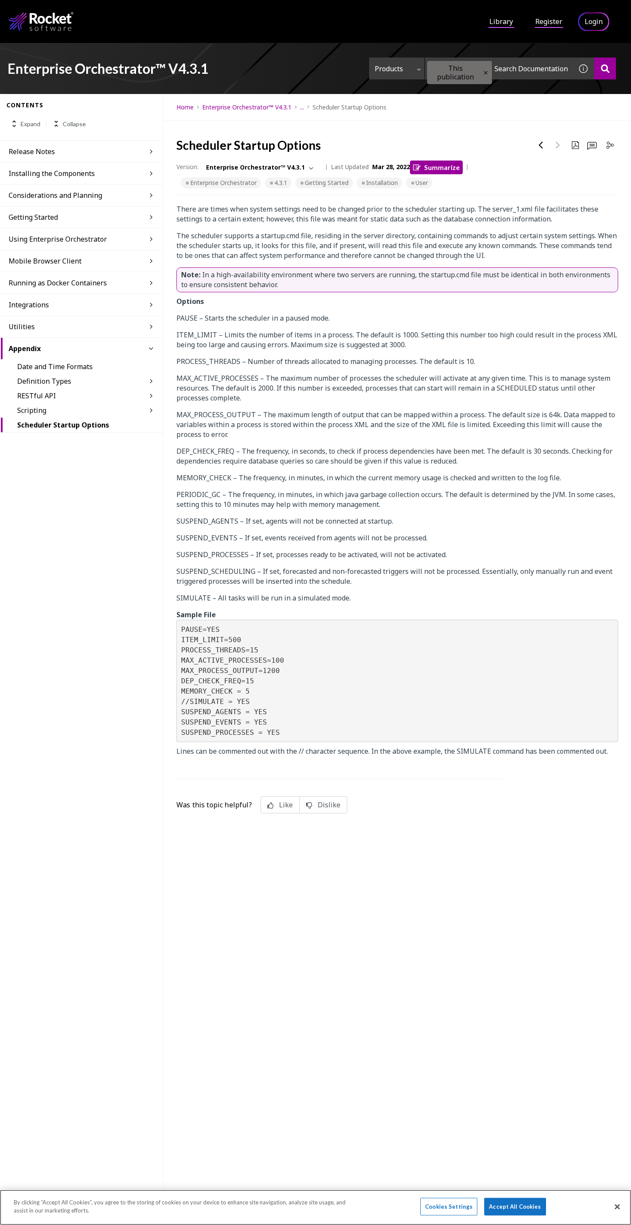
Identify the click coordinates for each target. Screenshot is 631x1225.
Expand (30, 123)
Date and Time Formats (55, 366)
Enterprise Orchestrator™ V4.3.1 (246, 107)
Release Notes (32, 151)
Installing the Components (52, 173)
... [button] (302, 107)
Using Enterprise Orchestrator (58, 239)
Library (501, 21)
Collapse (74, 123)
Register (548, 21)
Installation (382, 183)
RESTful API (36, 395)
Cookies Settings (449, 1206)
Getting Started (33, 217)
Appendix (25, 348)
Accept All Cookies (515, 1206)
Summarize (442, 167)
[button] (485, 73)
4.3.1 (280, 183)
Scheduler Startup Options (63, 425)
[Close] (617, 1206)
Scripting (31, 410)
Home (185, 107)
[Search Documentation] (605, 68)
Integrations (29, 304)
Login (594, 21)
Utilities (22, 326)
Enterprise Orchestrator (223, 183)
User (422, 183)
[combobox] (499, 68)
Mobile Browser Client (45, 261)
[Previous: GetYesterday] (540, 145)
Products (389, 68)
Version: (187, 167)
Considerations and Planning (55, 195)
